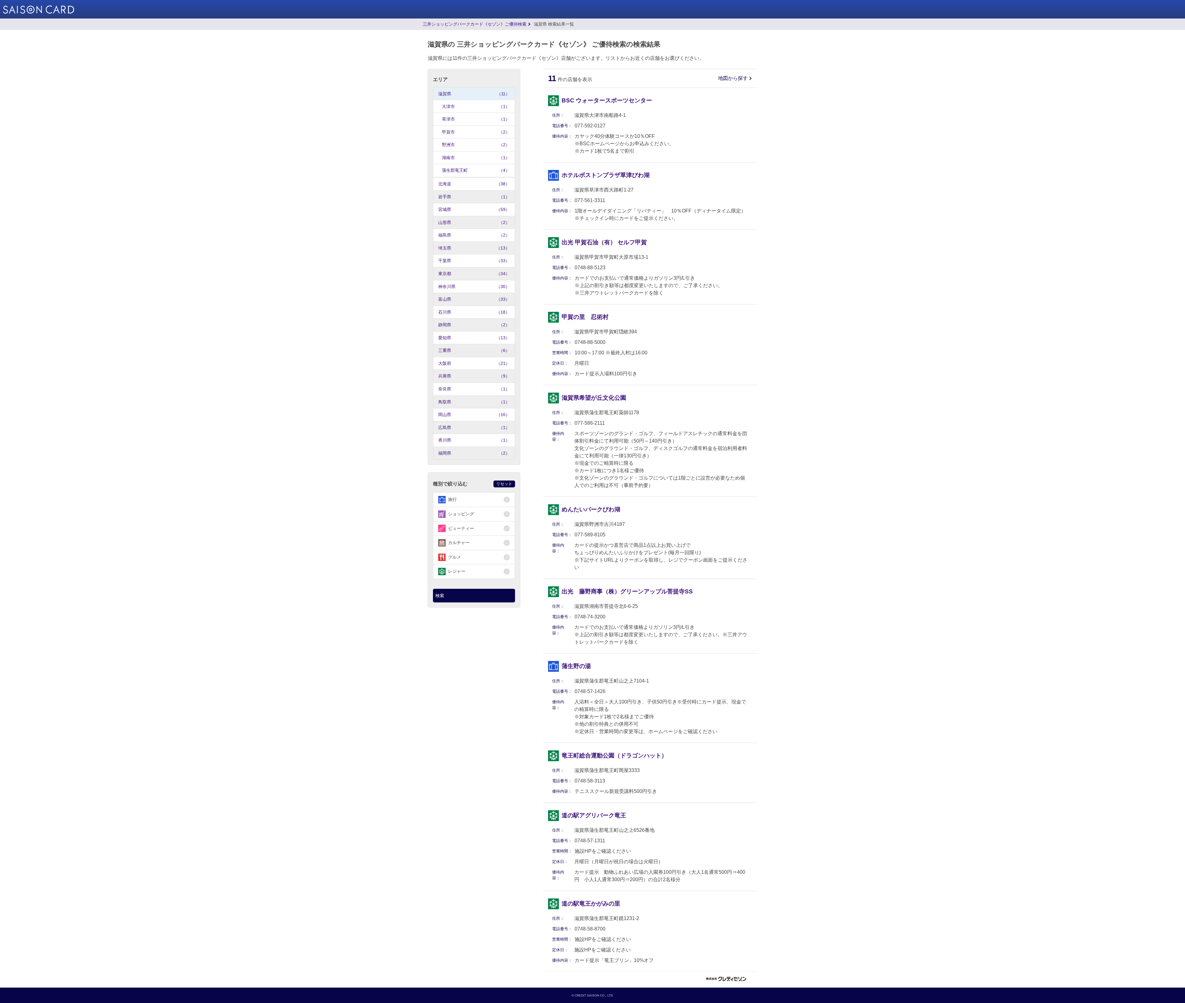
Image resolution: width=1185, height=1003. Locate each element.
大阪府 (474, 363)
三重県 (474, 350)
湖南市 (476, 157)
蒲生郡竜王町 (476, 170)
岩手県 (474, 196)
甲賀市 (476, 132)
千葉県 (474, 260)
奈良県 (474, 388)
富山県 (474, 299)
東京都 (474, 273)
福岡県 (474, 453)
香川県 (474, 440)
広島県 (474, 427)
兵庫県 (474, 376)
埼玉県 (474, 248)
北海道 (474, 183)
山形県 (474, 222)
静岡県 (474, 324)
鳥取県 (474, 401)
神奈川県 (474, 286)
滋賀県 (474, 93)
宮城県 (474, 209)
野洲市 (476, 144)
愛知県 (474, 337)
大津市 (476, 106)
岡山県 (474, 414)
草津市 (476, 119)
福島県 (474, 235)
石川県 (474, 312)
